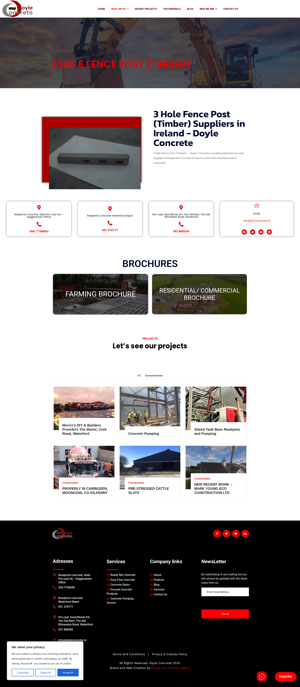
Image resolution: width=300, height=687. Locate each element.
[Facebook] (244, 232)
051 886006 (181, 231)
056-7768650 (39, 231)
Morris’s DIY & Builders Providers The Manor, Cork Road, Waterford (84, 429)
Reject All (46, 672)
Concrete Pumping (143, 434)
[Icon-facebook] (217, 533)
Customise (23, 672)
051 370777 (110, 230)
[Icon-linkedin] (245, 533)
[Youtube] (261, 232)
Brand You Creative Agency (170, 668)
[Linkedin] (269, 232)
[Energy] (86, 389)
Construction (154, 375)
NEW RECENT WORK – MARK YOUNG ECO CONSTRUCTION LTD (213, 488)
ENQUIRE (285, 676)
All (139, 375)
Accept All (68, 672)
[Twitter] (252, 232)
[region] (45, 660)
